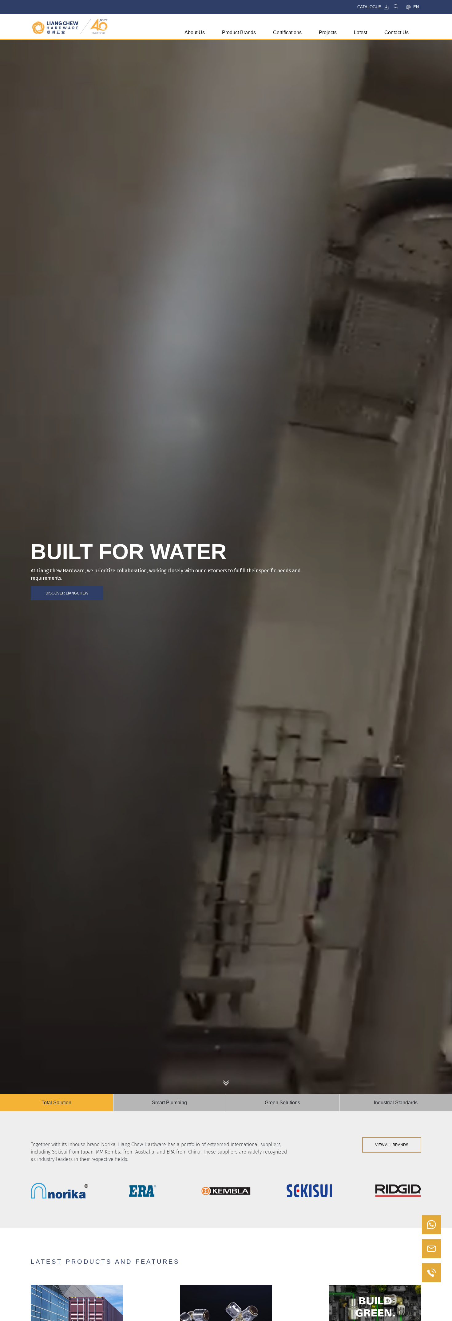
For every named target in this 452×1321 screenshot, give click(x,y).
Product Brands (239, 32)
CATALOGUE (369, 7)
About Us (194, 32)
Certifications (287, 32)
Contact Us (396, 32)
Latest (360, 32)
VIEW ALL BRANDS (391, 1145)
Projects (328, 32)
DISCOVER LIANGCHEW (67, 593)
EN (416, 7)
